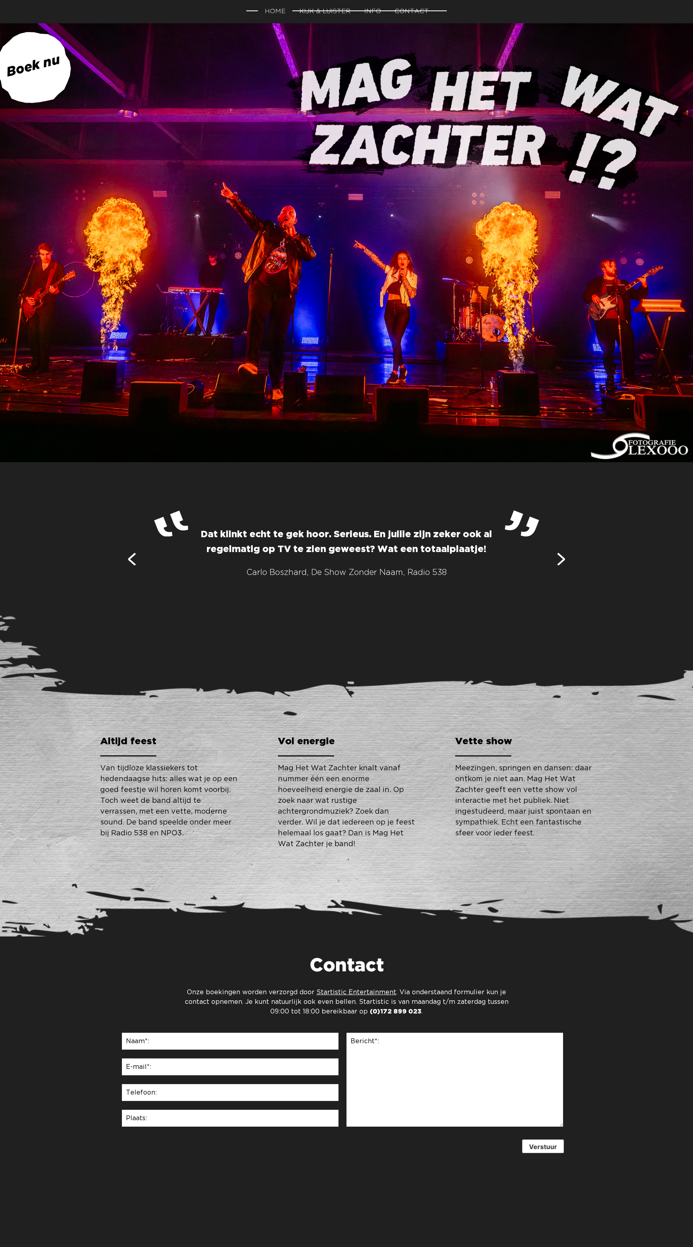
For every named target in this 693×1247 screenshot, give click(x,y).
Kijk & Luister (325, 11)
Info (372, 11)
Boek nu (33, 66)
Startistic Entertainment (356, 992)
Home (275, 11)
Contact (412, 11)
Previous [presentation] (132, 559)
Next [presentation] (561, 559)
